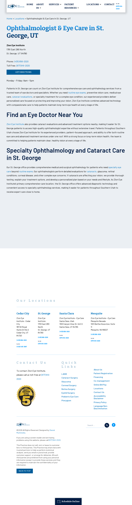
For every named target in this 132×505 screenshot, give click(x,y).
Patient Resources (70, 6)
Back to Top (25, 471)
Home (30, 4)
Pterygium (66, 400)
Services (54, 4)
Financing (98, 377)
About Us (40, 6)
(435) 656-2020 (21, 61)
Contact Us (99, 392)
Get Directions (23, 72)
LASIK (64, 374)
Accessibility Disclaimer (100, 397)
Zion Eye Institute (15, 124)
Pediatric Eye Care (70, 396)
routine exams (26, 171)
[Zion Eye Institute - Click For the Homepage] (16, 6)
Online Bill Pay (100, 384)
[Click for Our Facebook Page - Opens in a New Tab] (114, 425)
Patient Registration (103, 373)
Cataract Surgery (69, 377)
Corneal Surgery (68, 385)
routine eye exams (77, 92)
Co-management (102, 381)
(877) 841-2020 (23, 65)
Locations (92, 4)
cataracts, (91, 171)
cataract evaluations (22, 96)
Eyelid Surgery (68, 393)
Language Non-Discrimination (101, 407)
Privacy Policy (100, 402)
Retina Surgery (68, 389)
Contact (109, 4)
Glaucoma (66, 381)
